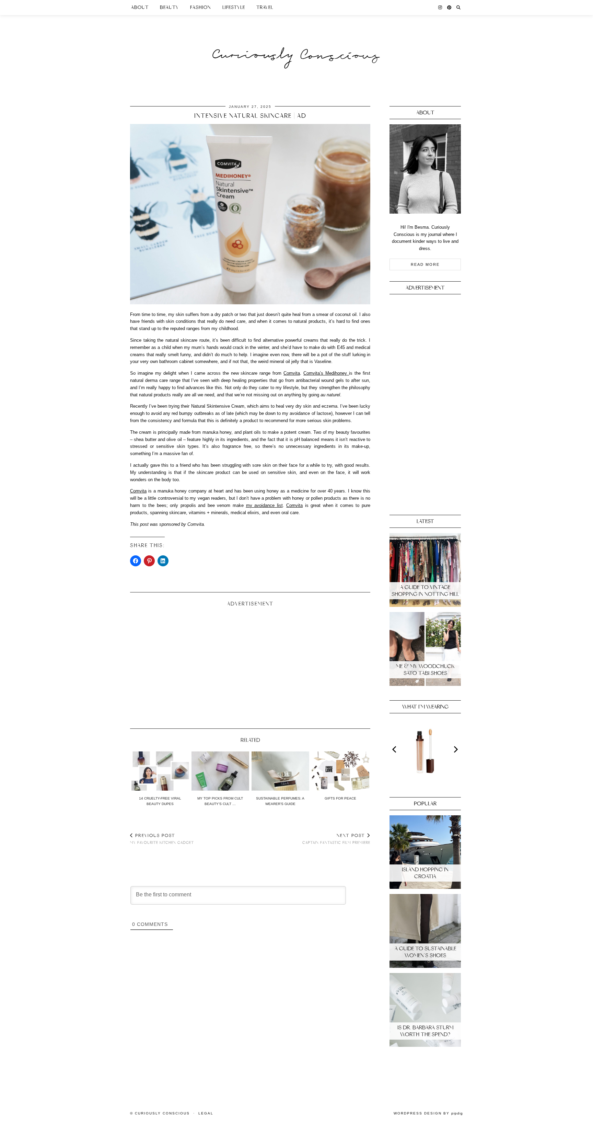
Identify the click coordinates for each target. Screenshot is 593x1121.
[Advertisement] (250, 665)
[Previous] (394, 749)
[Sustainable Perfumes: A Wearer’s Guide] (280, 771)
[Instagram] (440, 7)
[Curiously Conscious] (296, 42)
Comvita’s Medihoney (326, 373)
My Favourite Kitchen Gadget (162, 839)
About (140, 7)
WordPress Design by (428, 1113)
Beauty (169, 7)
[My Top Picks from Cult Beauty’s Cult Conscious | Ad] (220, 771)
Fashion (200, 7)
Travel (264, 7)
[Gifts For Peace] (340, 771)
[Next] (455, 749)
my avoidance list (264, 505)
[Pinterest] (449, 7)
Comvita (291, 373)
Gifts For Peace (340, 798)
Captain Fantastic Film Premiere (336, 839)
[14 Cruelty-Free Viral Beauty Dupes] (160, 771)
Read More (425, 264)
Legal (205, 1113)
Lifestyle (233, 7)
